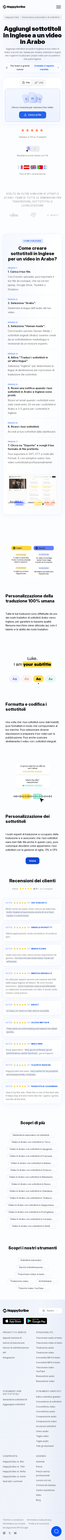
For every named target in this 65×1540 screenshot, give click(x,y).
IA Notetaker (45, 1281)
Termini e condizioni (13, 1520)
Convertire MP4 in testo (48, 1362)
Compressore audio (46, 1416)
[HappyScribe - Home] (14, 7)
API (4, 1352)
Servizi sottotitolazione (31, 1267)
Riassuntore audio (45, 1376)
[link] (32, 67)
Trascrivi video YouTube (31, 1288)
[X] (9, 1533)
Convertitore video (45, 1406)
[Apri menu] (58, 7)
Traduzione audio (45, 1347)
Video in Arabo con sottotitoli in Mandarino (31, 1177)
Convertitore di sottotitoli (49, 1401)
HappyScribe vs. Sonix (14, 1476)
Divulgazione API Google (15, 1527)
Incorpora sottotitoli (46, 1426)
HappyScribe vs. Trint (14, 1466)
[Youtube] (15, 1533)
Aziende (40, 1461)
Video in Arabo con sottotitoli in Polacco (30, 1170)
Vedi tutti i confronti (12, 1481)
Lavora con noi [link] (43, 1480)
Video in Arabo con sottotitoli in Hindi (31, 1226)
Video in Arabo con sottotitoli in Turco (31, 1142)
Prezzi (39, 1466)
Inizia (32, 860)
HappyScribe (12, 17)
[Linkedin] (4, 1533)
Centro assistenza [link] (45, 1490)
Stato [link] (38, 1495)
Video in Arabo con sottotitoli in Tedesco (31, 1198)
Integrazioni (9, 1357)
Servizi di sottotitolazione (16, 1347)
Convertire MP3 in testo (48, 1357)
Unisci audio (42, 1431)
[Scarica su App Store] (13, 1321)
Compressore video (46, 1421)
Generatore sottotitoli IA (15, 1399)
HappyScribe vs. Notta (14, 1471)
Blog (38, 1500)
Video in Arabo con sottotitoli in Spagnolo (31, 1149)
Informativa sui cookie (14, 1523)
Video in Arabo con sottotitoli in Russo (31, 1184)
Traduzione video (19, 1281)
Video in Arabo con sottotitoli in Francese (31, 1156)
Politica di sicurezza (39, 1523)
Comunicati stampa (46, 1485)
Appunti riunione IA (12, 1338)
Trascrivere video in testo (31, 1274)
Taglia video (42, 1436)
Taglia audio (42, 1441)
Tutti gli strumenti (45, 1446)
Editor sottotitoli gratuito (48, 1396)
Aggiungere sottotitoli (14, 1404)
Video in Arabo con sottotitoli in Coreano (31, 1219)
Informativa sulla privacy (39, 1520)
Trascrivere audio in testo (49, 1338)
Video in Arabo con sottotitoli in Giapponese (31, 1205)
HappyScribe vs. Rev (13, 1461)
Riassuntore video (45, 1381)
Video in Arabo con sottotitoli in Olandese (31, 1191)
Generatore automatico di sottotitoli (41, 17)
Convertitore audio (45, 1411)
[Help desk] (56, 1531)
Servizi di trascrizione (14, 1343)
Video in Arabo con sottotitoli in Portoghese (31, 1212)
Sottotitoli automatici (30, 1260)
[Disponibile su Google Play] (36, 1321)
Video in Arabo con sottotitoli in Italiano (31, 1163)
